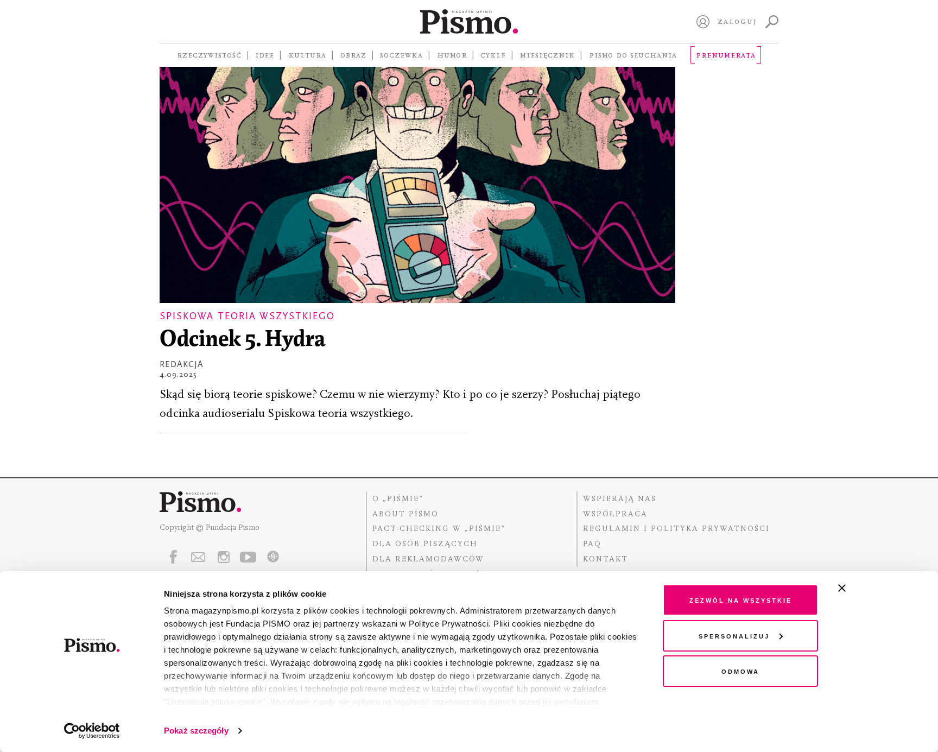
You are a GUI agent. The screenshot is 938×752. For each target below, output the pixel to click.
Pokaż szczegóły (196, 730)
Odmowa (740, 670)
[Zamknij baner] (870, 588)
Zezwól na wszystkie (740, 599)
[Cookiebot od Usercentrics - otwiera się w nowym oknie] (92, 731)
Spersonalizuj (734, 635)
